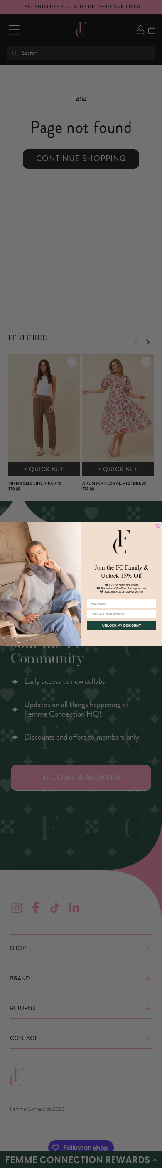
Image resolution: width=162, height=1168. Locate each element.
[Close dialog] (158, 526)
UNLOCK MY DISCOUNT (121, 625)
